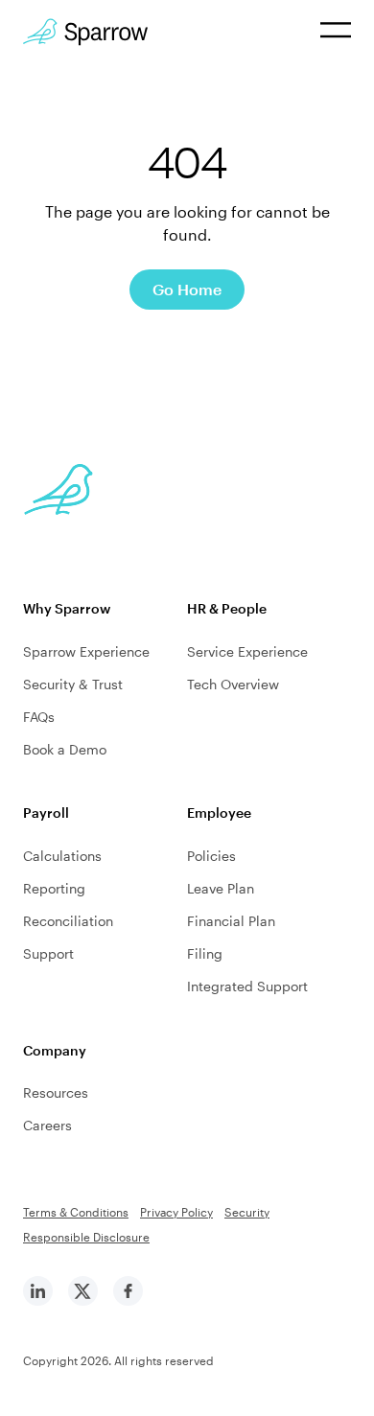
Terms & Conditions (76, 1212)
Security (246, 1212)
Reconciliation (68, 921)
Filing (204, 953)
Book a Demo (64, 749)
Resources (55, 1092)
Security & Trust (73, 684)
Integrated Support (247, 986)
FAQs (39, 716)
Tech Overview (233, 684)
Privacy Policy (176, 1212)
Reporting (54, 888)
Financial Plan (231, 921)
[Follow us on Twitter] (83, 1300)
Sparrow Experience (86, 651)
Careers (47, 1125)
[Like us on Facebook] (128, 1300)
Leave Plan (220, 888)
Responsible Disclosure (86, 1236)
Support (48, 953)
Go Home (187, 289)
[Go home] (85, 32)
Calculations (62, 855)
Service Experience (247, 651)
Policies (211, 855)
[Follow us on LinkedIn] (38, 1300)
